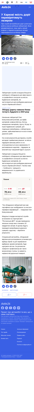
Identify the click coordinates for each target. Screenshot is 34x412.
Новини (3, 329)
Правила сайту (21, 335)
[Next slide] (29, 267)
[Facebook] (2, 307)
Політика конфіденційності (24, 344)
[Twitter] (6, 307)
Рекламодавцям (21, 332)
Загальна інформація (22, 329)
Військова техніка (6, 335)
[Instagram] (18, 307)
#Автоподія (14, 290)
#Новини (5, 290)
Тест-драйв (4, 332)
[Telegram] (14, 307)
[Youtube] (10, 307)
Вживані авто (4, 338)
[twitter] (11, 58)
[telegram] (3, 58)
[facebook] (7, 58)
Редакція (19, 338)
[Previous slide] (4, 267)
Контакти (19, 341)
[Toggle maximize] (29, 258)
